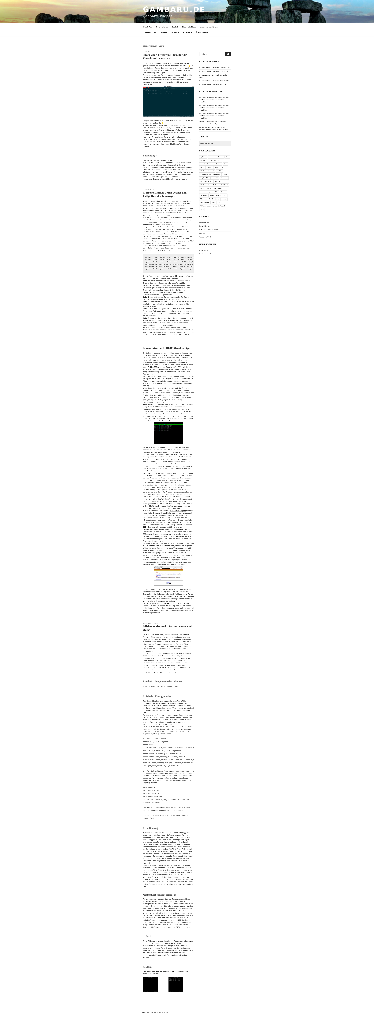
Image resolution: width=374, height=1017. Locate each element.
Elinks (202, 167)
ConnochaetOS (214, 160)
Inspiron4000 (204, 178)
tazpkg (155, 515)
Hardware (187, 32)
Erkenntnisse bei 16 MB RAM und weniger (167, 348)
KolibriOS (152, 379)
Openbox (203, 192)
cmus (176, 513)
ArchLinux (212, 157)
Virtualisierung (205, 206)
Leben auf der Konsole (209, 27)
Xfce (202, 209)
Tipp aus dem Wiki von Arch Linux (173, 203)
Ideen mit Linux (189, 27)
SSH (225, 195)
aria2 (158, 139)
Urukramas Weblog (206, 237)
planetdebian (213, 192)
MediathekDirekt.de (206, 254)
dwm (225, 164)
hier (144, 886)
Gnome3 (211, 171)
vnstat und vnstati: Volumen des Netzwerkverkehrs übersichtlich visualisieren (214, 100)
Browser (203, 160)
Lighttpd (158, 553)
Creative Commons (207, 164)
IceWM (225, 174)
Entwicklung (218, 167)
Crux (178, 603)
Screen (223, 192)
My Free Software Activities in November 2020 (215, 68)
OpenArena (218, 188)
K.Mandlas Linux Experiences (209, 230)
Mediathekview (205, 185)
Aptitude (203, 157)
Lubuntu (217, 181)
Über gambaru (202, 32)
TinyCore (203, 199)
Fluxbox (203, 171)
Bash (227, 157)
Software (175, 32)
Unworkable (168, 137)
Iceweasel (216, 174)
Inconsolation (204, 222)
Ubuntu (223, 199)
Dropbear (152, 539)
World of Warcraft (219, 206)
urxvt (213, 202)
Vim (219, 202)
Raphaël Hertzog (205, 233)
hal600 (219, 171)
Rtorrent (166, 473)
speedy (218, 195)
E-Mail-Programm (180, 594)
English (175, 27)
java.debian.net (204, 226)
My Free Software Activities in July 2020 (212, 84)
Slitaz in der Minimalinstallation (175, 376)
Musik (202, 188)
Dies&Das (147, 27)
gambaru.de (174, 9)
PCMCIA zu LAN (162, 466)
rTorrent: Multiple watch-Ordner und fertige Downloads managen (165, 194)
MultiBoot (224, 185)
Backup (220, 157)
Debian (164, 32)
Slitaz (212, 195)
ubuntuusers (204, 202)
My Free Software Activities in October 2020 (214, 71)
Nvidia (209, 188)
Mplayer (216, 185)
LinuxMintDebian (206, 181)
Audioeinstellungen (177, 511)
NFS (172, 536)
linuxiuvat (224, 178)
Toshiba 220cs (153, 367)
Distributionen (162, 27)
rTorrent (164, 75)
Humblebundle (205, 174)
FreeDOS (168, 603)
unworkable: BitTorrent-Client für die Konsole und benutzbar (165, 56)
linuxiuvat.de (203, 250)
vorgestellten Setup (150, 248)
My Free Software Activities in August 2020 (214, 81)
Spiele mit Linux (150, 32)
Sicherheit (203, 195)
